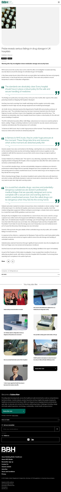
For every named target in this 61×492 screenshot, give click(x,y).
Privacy (4, 474)
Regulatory (10, 58)
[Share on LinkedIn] (8, 261)
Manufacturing (4, 58)
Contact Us (5, 464)
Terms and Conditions (8, 471)
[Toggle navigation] (59, 2)
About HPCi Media (7, 459)
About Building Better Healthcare (12, 457)
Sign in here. (15, 415)
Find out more (5, 419)
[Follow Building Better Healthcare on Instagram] (28, 440)
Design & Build (54, 340)
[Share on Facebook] (13, 261)
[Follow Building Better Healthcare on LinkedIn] (32, 440)
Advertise (4, 469)
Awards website (6, 466)
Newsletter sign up (7, 462)
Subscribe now (39, 368)
